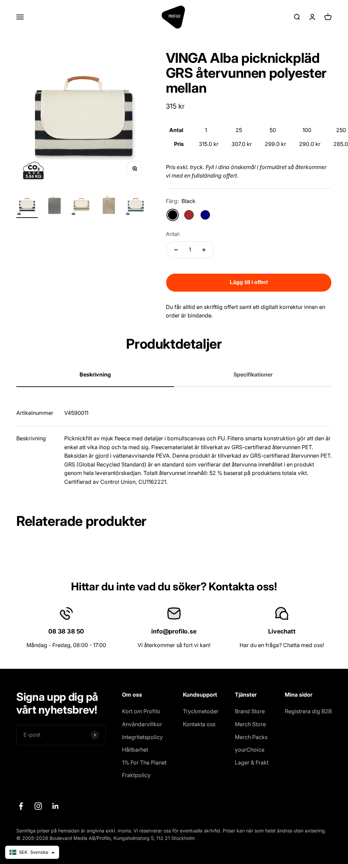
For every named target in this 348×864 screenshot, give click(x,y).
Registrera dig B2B (308, 711)
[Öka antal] (204, 250)
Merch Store (250, 724)
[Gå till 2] (54, 206)
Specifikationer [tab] (253, 374)
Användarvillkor (142, 724)
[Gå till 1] (27, 206)
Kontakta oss (199, 724)
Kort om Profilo (141, 711)
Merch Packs (251, 737)
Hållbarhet (135, 749)
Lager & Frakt (251, 762)
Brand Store (250, 711)
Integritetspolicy (142, 737)
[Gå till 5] (136, 206)
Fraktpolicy (136, 775)
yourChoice (249, 749)
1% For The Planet (144, 762)
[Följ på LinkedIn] (55, 806)
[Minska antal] (176, 250)
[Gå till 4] (109, 206)
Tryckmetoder (201, 711)
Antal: (173, 234)
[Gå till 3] (81, 206)
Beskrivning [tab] (95, 374)
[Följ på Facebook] (20, 806)
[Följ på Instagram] (38, 806)
